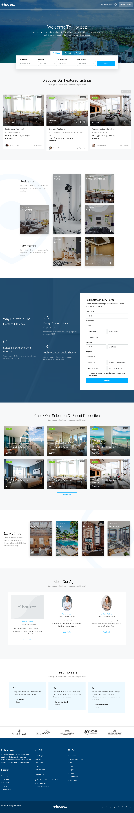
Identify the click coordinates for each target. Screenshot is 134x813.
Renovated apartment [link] (13, 129)
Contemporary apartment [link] (58, 477)
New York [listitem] (6, 783)
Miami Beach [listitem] (7, 790)
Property (89, 352)
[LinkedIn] (115, 807)
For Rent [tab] (68, 53)
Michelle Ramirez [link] (14, 148)
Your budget (81, 60)
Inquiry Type (90, 311)
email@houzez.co (43, 787)
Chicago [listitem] (6, 779)
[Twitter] (107, 807)
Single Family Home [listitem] (76, 759)
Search (106, 63)
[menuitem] (106, 5)
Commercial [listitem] (74, 776)
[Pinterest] (127, 807)
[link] (23, 110)
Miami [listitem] (5, 786)
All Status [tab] (56, 53)
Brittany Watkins (106, 614)
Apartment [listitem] (73, 756)
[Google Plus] (119, 807)
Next (128, 92)
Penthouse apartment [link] (100, 129)
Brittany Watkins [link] (57, 145)
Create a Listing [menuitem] (125, 4)
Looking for (23, 60)
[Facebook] (103, 807)
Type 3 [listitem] (72, 773)
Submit (107, 381)
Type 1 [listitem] (72, 766)
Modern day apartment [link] (57, 444)
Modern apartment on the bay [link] (17, 444)
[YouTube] (123, 807)
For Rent (82, 97)
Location (41, 60)
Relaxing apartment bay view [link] (59, 129)
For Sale (39, 97)
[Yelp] (131, 807)
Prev (123, 92)
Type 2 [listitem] (72, 770)
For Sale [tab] (78, 53)
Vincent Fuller (67, 614)
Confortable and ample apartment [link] (18, 477)
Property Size (62, 60)
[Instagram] (111, 807)
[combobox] (28, 63)
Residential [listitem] (73, 780)
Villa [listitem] (71, 763)
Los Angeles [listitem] (7, 776)
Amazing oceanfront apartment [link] (103, 444)
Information (90, 321)
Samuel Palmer (27, 622)
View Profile (27, 640)
